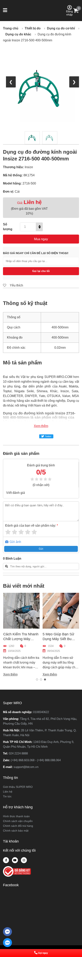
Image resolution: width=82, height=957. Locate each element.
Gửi (41, 548)
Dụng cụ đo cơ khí (61, 28)
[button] (5, 10)
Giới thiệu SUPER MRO (18, 786)
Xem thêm (41, 426)
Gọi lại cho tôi (41, 271)
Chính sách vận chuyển (18, 821)
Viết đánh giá (15, 492)
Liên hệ (7, 791)
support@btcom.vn (26, 767)
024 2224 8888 (18, 753)
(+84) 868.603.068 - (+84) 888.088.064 (36, 760)
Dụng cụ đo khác (18, 34)
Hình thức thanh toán (16, 816)
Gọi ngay (43, 953)
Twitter (48, 436)
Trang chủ (10, 28)
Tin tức (7, 796)
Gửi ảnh (15, 542)
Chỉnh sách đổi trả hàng (18, 825)
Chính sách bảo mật (15, 830)
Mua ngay (41, 239)
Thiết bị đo (33, 28)
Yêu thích (16, 285)
